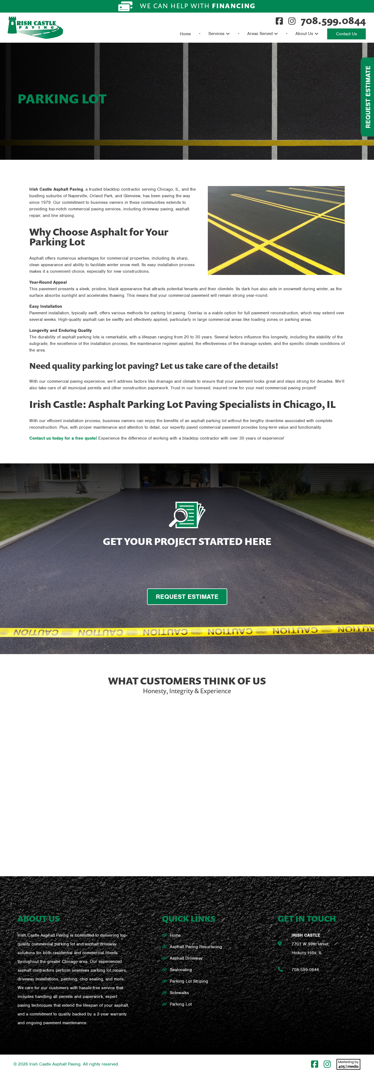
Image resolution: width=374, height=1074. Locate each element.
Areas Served (260, 33)
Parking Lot (181, 1004)
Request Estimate (368, 97)
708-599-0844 (305, 970)
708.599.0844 (333, 20)
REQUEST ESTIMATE (187, 597)
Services (216, 33)
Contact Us (346, 34)
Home (185, 34)
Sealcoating (181, 970)
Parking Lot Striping (189, 981)
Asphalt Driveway (186, 958)
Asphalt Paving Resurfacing (196, 947)
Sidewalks (179, 992)
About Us (304, 33)
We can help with (197, 5)
